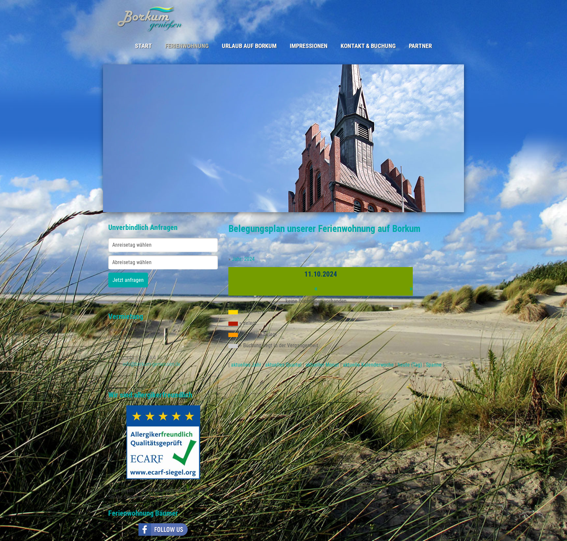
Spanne (434, 365)
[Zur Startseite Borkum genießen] (197, 18)
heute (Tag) (410, 365)
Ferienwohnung (187, 46)
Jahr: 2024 (243, 259)
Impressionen (308, 46)
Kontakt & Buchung (368, 46)
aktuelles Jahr (246, 365)
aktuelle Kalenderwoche (368, 365)
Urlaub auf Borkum (249, 46)
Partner (420, 46)
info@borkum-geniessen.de (151, 364)
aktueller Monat (322, 365)
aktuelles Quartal (283, 365)
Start (143, 46)
